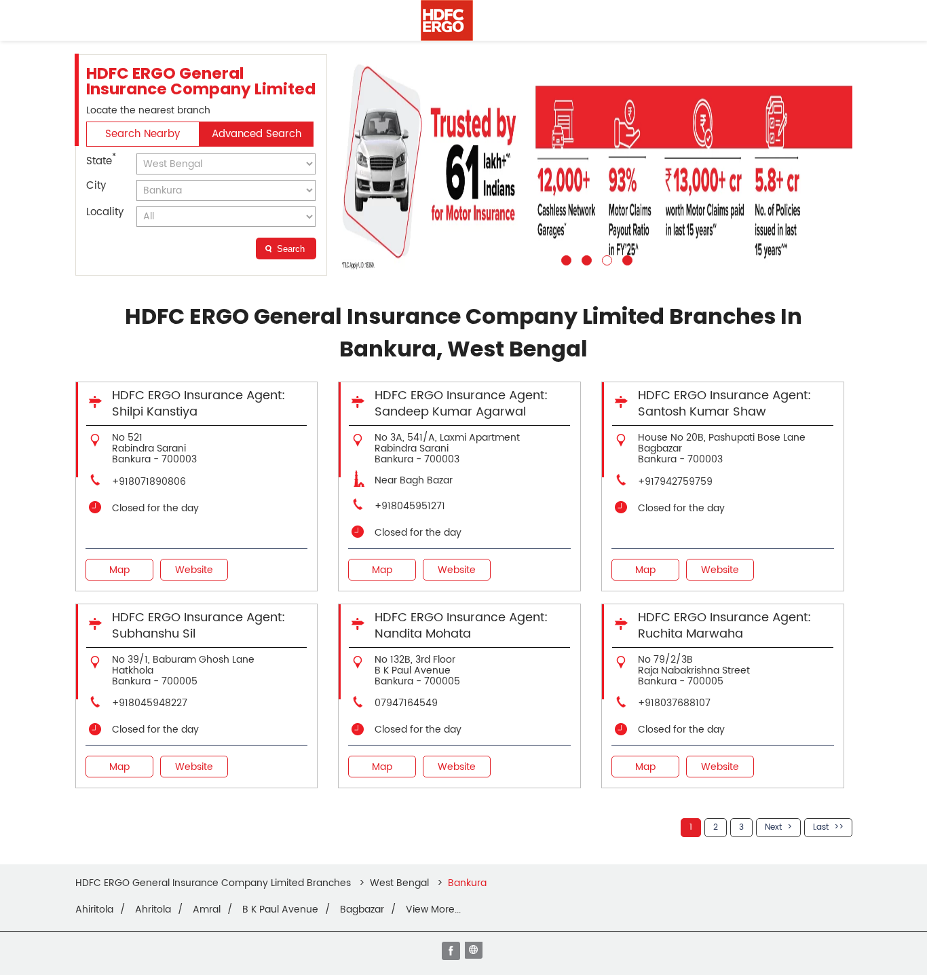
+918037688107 (674, 703)
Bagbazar (362, 909)
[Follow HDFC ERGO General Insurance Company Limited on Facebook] (452, 952)
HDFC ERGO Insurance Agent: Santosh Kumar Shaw (724, 404)
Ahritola (153, 909)
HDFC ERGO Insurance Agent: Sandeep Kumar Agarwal (461, 404)
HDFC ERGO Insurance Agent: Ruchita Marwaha (724, 626)
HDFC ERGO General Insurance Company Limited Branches (214, 883)
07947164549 (406, 703)
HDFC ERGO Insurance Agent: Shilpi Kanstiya (198, 404)
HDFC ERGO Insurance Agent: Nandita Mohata (461, 626)
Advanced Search (256, 134)
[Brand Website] (475, 952)
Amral (207, 909)
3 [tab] (605, 258)
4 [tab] (625, 258)
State (101, 160)
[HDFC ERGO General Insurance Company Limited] (447, 20)
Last (821, 827)
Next (773, 827)
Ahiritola (94, 909)
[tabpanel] (595, 165)
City (96, 185)
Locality (105, 212)
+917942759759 (675, 482)
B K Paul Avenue (280, 909)
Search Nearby (142, 134)
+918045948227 (149, 703)
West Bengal (399, 883)
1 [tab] (564, 258)
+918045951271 (410, 506)
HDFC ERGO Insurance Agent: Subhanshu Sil (198, 626)
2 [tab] (585, 258)
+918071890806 (149, 482)
